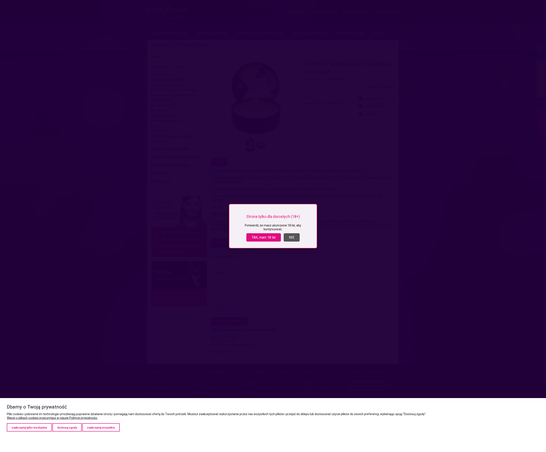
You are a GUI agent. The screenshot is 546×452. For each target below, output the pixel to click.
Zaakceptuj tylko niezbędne (29, 427)
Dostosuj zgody (67, 427)
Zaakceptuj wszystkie (101, 427)
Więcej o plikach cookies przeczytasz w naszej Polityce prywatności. (52, 418)
